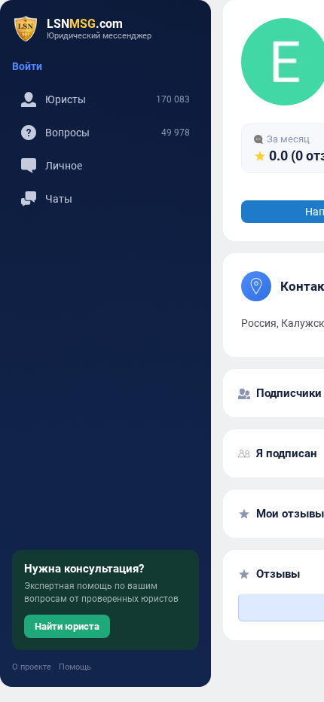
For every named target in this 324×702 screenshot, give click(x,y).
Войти (27, 66)
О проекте (31, 667)
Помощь (75, 667)
